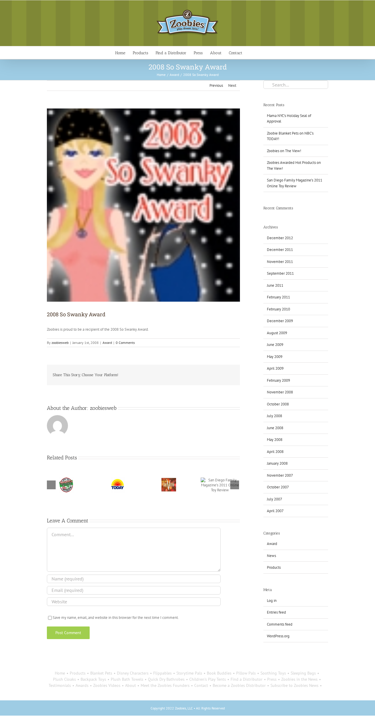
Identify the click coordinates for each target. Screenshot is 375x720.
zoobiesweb (60, 342)
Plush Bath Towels (127, 679)
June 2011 (275, 285)
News (271, 555)
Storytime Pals (189, 673)
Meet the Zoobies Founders (165, 685)
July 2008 (274, 415)
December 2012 (280, 237)
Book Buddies (219, 673)
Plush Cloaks (64, 679)
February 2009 (278, 380)
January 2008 (277, 463)
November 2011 (280, 261)
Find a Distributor (246, 679)
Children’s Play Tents (207, 679)
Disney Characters (133, 673)
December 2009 (280, 320)
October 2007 (278, 487)
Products (274, 567)
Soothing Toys (273, 673)
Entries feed (276, 612)
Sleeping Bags (303, 673)
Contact (201, 685)
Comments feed (279, 624)
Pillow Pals (246, 673)
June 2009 (275, 344)
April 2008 (275, 451)
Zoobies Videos (106, 685)
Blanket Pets (101, 673)
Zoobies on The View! (284, 150)
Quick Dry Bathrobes (166, 679)
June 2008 (275, 427)
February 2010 (278, 309)
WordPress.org (278, 636)
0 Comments (125, 342)
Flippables (162, 673)
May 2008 (274, 439)
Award (107, 342)
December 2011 (280, 249)
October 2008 (278, 404)
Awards (82, 685)
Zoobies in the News (299, 679)
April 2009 (275, 368)
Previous (216, 85)
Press (272, 679)
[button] (251, 52)
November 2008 (280, 392)
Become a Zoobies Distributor (239, 685)
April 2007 (275, 510)
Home (60, 673)
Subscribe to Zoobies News (294, 685)
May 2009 (274, 356)
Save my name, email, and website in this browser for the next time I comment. (116, 617)
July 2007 (274, 499)
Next (232, 85)
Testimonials (60, 685)
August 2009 (277, 332)
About (130, 685)
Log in (272, 600)
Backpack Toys (93, 679)
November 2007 (280, 475)
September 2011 (280, 273)
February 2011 (278, 297)
